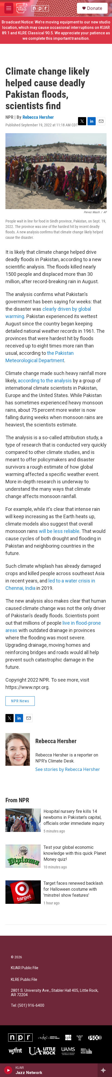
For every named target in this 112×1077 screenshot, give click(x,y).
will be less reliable (59, 531)
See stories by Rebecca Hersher (67, 769)
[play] (8, 1070)
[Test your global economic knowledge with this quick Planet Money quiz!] (23, 856)
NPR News (20, 701)
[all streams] (105, 1070)
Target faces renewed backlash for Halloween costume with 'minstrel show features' (73, 889)
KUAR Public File (24, 968)
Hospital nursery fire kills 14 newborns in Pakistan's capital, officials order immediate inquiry (73, 817)
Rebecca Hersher (38, 117)
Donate (94, 8)
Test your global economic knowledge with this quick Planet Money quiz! (74, 853)
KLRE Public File (24, 980)
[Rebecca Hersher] (17, 749)
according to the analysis (45, 380)
